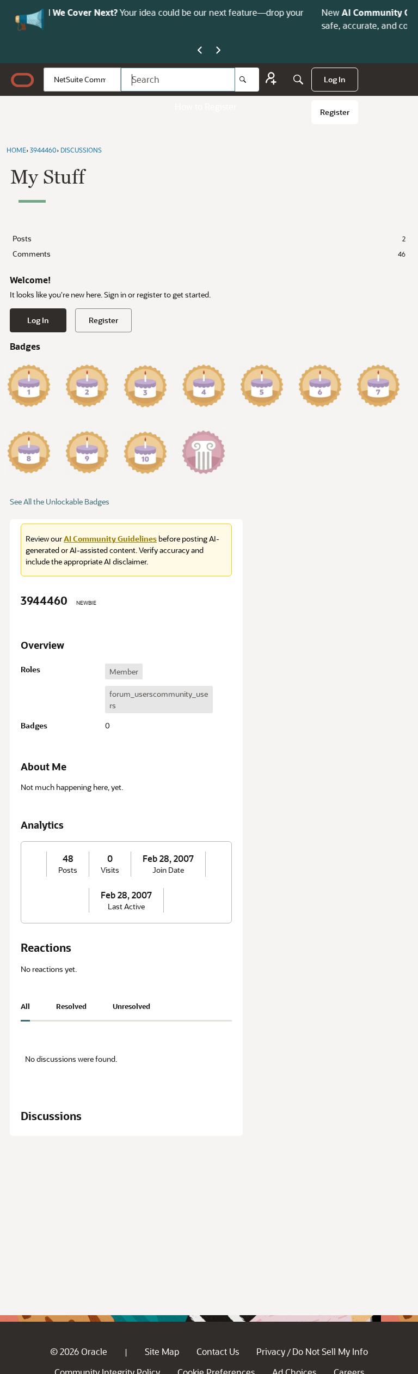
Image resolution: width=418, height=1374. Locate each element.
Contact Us (217, 1351)
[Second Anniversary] (87, 386)
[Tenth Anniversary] (145, 452)
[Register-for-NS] (271, 80)
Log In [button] (38, 320)
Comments (209, 253)
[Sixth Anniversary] (320, 386)
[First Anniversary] (29, 386)
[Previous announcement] (199, 50)
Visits (110, 870)
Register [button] (103, 320)
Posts (209, 238)
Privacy (270, 1351)
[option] (124, 671)
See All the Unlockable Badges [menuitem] (59, 501)
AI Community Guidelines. (185, 12)
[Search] (247, 80)
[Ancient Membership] (203, 452)
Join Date (168, 870)
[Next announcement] (218, 50)
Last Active (126, 906)
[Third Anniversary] (145, 386)
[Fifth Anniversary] (262, 386)
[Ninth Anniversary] (87, 452)
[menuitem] (334, 80)
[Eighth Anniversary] (29, 452)
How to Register (206, 106)
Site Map (162, 1351)
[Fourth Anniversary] (203, 386)
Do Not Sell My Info (330, 1351)
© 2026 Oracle (78, 1351)
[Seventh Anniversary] (378, 386)
